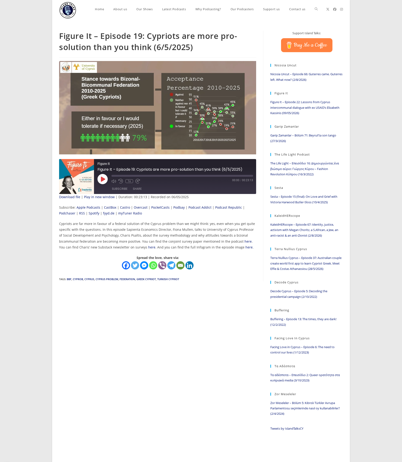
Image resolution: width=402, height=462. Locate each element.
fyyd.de (108, 213)
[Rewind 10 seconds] (120, 181)
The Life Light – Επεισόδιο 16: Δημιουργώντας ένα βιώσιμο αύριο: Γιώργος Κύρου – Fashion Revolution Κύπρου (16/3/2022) (304, 168)
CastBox (110, 207)
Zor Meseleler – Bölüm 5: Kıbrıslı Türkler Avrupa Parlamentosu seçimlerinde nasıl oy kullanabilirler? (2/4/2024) (305, 408)
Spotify (94, 213)
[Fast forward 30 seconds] (137, 181)
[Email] (180, 265)
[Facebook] (126, 265)
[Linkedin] (189, 265)
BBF (69, 279)
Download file (69, 197)
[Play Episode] (102, 179)
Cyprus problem (107, 279)
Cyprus (89, 279)
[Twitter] (135, 265)
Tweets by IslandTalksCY (286, 428)
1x (129, 181)
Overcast (140, 207)
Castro (125, 207)
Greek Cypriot (146, 279)
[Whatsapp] (153, 265)
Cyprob (78, 279)
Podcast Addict (199, 207)
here (248, 241)
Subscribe (119, 189)
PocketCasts (160, 207)
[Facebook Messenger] (144, 265)
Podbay (179, 207)
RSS (82, 213)
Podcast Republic (228, 207)
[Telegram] (171, 265)
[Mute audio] (113, 181)
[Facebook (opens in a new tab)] (334, 9)
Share (137, 189)
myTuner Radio (130, 213)
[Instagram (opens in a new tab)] (341, 9)
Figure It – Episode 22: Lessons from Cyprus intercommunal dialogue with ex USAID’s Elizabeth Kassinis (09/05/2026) (304, 107)
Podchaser (67, 213)
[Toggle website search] (316, 9)
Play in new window (99, 197)
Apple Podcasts (88, 207)
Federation (127, 279)
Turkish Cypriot (168, 279)
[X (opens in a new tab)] (327, 9)
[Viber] (162, 265)
